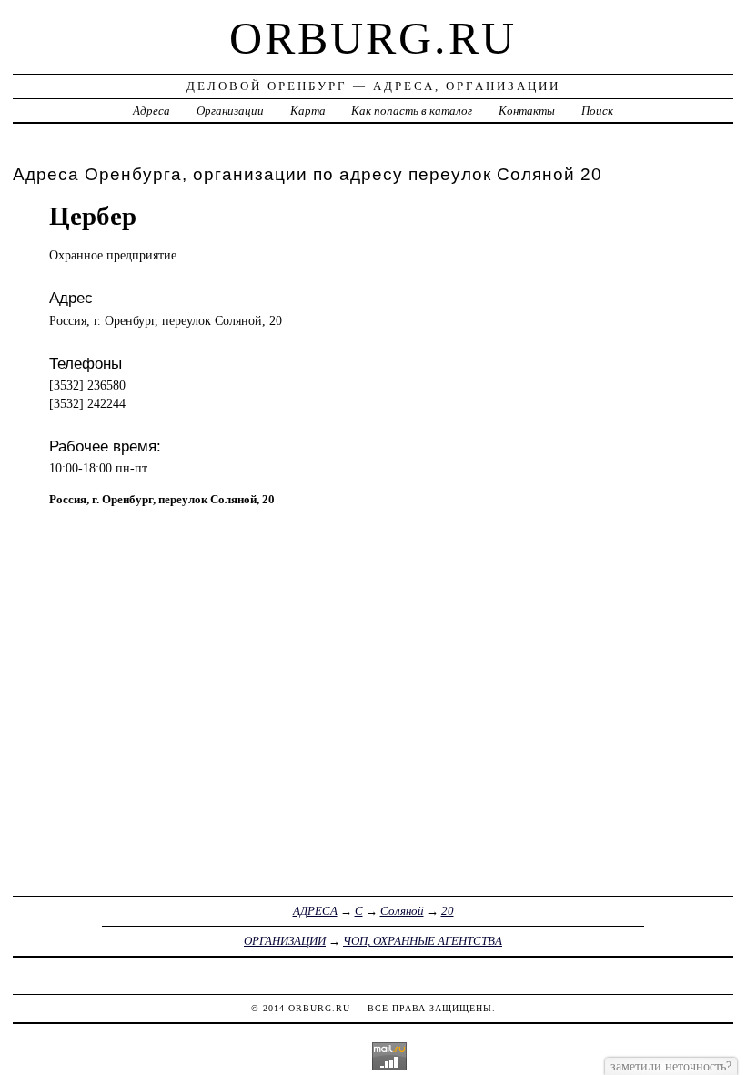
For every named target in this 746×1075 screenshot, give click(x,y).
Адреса (151, 110)
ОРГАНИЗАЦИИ (285, 941)
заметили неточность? (670, 1066)
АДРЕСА (315, 911)
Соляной (402, 911)
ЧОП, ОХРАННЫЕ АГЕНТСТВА (422, 941)
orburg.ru (373, 38)
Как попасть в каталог (411, 110)
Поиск (597, 110)
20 (447, 911)
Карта (308, 110)
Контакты (527, 110)
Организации (230, 110)
